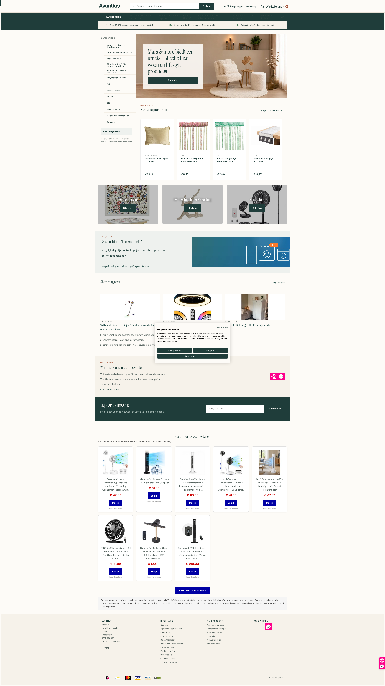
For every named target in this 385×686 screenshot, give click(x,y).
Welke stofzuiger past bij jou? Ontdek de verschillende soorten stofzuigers (128, 327)
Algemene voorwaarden (171, 628)
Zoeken (206, 6)
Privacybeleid (221, 327)
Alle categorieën (116, 131)
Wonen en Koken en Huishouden (140, 17)
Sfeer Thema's (187, 17)
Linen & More (113, 109)
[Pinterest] (108, 648)
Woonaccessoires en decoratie (243, 17)
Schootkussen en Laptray (168, 17)
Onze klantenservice (110, 390)
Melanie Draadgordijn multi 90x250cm (192, 160)
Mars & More (113, 90)
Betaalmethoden (167, 640)
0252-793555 (108, 638)
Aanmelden (275, 408)
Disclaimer (165, 632)
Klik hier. (127, 208)
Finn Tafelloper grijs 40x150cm (263, 160)
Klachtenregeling (167, 651)
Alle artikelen (279, 283)
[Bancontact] (117, 678)
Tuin (282, 16)
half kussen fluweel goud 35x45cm (157, 160)
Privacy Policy (166, 636)
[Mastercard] (127, 678)
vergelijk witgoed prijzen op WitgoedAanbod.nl (127, 266)
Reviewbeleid (166, 654)
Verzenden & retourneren (171, 643)
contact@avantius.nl (111, 641)
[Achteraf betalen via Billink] (158, 678)
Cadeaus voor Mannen (118, 116)
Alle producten (213, 643)
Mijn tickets (212, 636)
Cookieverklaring (168, 658)
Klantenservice (167, 647)
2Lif (109, 103)
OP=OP (110, 97)
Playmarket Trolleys (267, 17)
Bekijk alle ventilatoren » (192, 590)
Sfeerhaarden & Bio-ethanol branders (209, 17)
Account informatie (215, 625)
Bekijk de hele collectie (271, 110)
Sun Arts (111, 122)
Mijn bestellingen (214, 632)
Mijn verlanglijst (214, 640)
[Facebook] (103, 648)
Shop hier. (173, 80)
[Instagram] (105, 648)
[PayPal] (148, 678)
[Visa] (138, 678)
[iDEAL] (107, 678)
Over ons (164, 625)
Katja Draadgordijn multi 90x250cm (226, 160)
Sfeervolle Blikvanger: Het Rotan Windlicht (248, 325)
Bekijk (115, 502)
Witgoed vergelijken (169, 662)
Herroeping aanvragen (216, 628)
